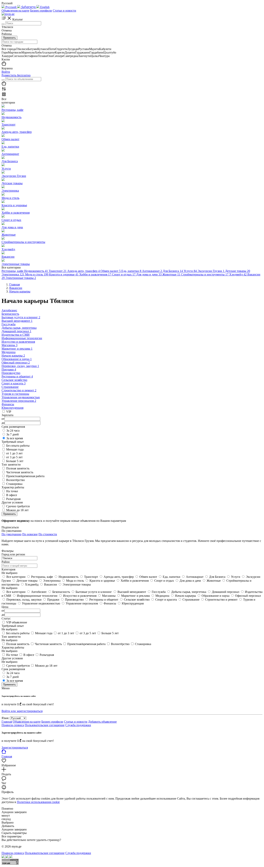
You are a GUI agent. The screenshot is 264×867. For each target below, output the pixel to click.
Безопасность (10, 313)
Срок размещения (13, 669)
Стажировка (14, 483)
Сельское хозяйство (14, 380)
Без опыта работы (18, 445)
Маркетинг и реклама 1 (17, 348)
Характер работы (13, 647)
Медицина (8, 352)
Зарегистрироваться (15, 747)
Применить (9, 37)
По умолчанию (11, 534)
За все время (14, 438)
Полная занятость (17, 468)
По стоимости (47, 534)
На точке (12, 491)
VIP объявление (16, 622)
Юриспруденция (12, 407)
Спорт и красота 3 (14, 383)
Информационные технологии (22, 338)
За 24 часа (13, 430)
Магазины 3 (9, 345)
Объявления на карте (15, 10)
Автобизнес (9, 310)
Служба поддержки (78, 725)
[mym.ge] (8, 14)
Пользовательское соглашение (45, 725)
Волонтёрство (15, 480)
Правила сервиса (13, 725)
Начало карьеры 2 (13, 355)
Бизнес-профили (41, 10)
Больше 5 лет (14, 461)
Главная (7, 721)
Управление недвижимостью (21, 397)
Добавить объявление (102, 721)
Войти (6, 71)
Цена (5, 607)
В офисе (11, 495)
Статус (6, 618)
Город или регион (13, 554)
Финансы (8, 404)
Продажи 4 (9, 369)
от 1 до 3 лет (14, 453)
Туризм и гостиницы (15, 393)
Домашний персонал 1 (16, 331)
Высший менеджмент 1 (17, 320)
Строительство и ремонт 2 (19, 390)
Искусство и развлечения (18, 341)
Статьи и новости (64, 10)
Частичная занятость (19, 472)
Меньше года (15, 449)
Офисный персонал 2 (16, 362)
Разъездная (13, 499)
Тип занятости (11, 636)
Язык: (5, 718)
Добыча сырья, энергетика (19, 327)
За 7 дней (12, 434)
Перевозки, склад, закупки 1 (20, 366)
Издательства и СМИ (16, 334)
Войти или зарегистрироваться (22, 711)
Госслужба (8, 324)
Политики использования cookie (38, 802)
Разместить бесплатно (16, 75)
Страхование (10, 386)
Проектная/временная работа (25, 476)
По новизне (30, 534)
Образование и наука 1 (17, 359)
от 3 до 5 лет (14, 457)
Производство (11, 373)
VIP (8, 411)
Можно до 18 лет (17, 510)
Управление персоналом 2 (19, 400)
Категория (8, 569)
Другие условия (12, 658)
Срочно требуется (18, 506)
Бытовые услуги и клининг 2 (21, 317)
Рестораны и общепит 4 (17, 376)
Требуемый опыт (13, 625)
